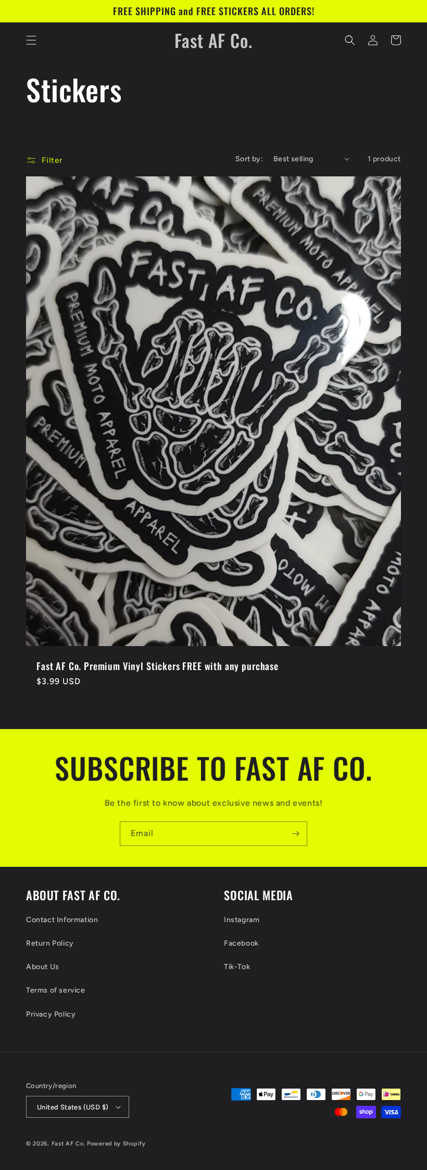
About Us (42, 966)
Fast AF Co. (68, 1143)
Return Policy (50, 943)
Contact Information (62, 919)
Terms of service (55, 990)
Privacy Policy (51, 1014)
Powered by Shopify (116, 1143)
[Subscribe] (295, 833)
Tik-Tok (237, 966)
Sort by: (249, 158)
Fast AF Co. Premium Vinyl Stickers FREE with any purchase (157, 666)
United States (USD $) (72, 1107)
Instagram (241, 919)
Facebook (241, 943)
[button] (31, 40)
